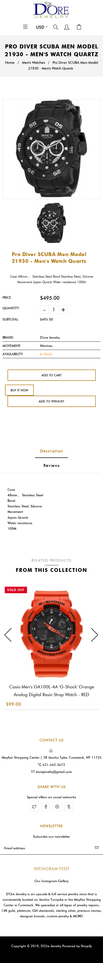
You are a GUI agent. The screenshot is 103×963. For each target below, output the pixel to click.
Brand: (8, 337)
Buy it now (19, 390)
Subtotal (10, 319)
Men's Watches (33, 63)
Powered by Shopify (77, 946)
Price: (7, 297)
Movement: (11, 346)
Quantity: (11, 308)
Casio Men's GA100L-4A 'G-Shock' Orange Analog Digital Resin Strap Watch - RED (51, 690)
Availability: (13, 354)
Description (51, 451)
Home (9, 63)
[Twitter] (34, 806)
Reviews (52, 465)
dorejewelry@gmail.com (54, 772)
